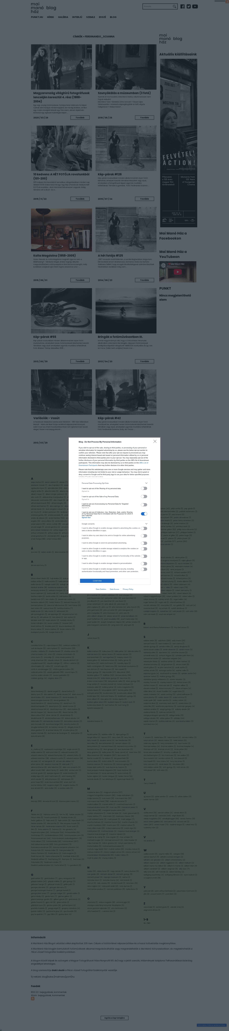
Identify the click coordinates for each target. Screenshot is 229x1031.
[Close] (156, 442)
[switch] (144, 488)
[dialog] (114, 515)
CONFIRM (97, 581)
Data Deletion (101, 589)
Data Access (114, 589)
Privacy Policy (128, 589)
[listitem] (114, 483)
